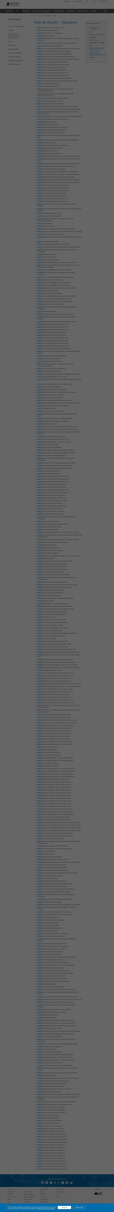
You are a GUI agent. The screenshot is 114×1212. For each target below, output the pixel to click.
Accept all (64, 1207)
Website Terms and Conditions (46, 1209)
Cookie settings (79, 1207)
